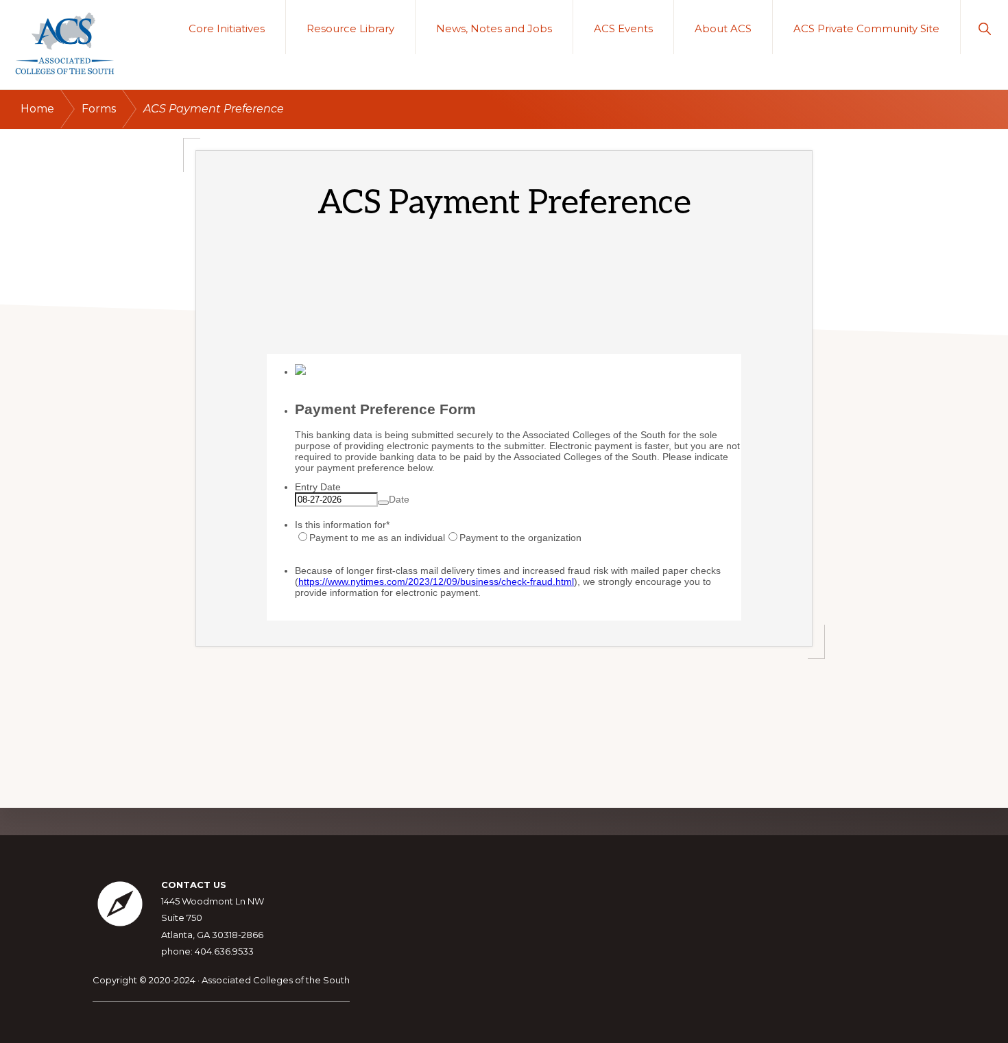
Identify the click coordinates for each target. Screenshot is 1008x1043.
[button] (984, 27)
